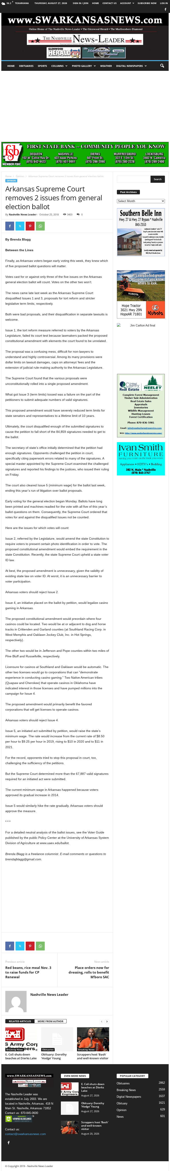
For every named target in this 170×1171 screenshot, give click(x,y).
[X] (19, 226)
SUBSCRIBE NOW (147, 3)
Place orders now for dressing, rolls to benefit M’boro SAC (89, 972)
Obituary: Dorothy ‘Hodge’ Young (54, 1056)
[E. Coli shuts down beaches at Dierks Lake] (21, 1039)
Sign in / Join (80, 3)
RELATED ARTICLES (20, 1021)
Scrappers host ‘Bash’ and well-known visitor (92, 1056)
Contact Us (109, 3)
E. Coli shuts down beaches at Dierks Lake (21, 1056)
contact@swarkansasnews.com (25, 1134)
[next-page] (107, 1021)
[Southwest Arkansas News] (85, 36)
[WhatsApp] (40, 226)
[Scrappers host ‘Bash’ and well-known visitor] (93, 1039)
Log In (164, 3)
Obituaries (26, 66)
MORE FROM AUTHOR (50, 1021)
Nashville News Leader (23, 214)
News (120, 1116)
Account (125, 3)
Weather (106, 66)
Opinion (20, 176)
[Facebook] (165, 9)
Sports (42, 66)
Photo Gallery (82, 66)
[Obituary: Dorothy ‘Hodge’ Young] (57, 1039)
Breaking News (14, 1049)
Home (11, 66)
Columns (57, 66)
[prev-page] (101, 1021)
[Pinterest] (30, 226)
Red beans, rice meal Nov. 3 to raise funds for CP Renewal (28, 972)
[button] (162, 66)
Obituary (122, 1103)
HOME (95, 3)
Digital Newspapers (129, 66)
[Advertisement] (85, 104)
